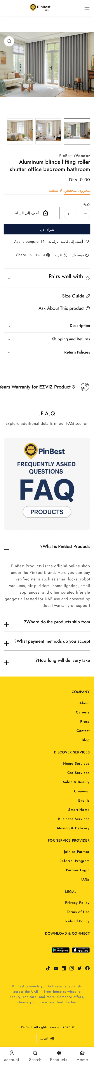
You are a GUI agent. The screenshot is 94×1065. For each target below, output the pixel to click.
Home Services (76, 763)
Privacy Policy (77, 902)
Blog (86, 739)
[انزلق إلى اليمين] (86, 131)
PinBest (66, 156)
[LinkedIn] (64, 968)
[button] (47, 278)
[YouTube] (56, 968)
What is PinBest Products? (65, 546)
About (84, 703)
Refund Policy (77, 921)
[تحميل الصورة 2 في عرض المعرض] (48, 131)
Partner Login (78, 870)
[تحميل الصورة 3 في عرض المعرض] (20, 131)
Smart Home (79, 809)
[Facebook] (87, 968)
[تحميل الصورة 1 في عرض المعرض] (77, 131)
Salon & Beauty (76, 781)
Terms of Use (78, 911)
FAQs (85, 879)
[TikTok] (48, 968)
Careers (83, 712)
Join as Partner (77, 851)
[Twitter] (79, 968)
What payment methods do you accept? (52, 641)
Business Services (74, 818)
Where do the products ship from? (57, 622)
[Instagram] (72, 968)
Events (84, 800)
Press (85, 721)
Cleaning (82, 791)
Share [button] (21, 254)
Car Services (78, 772)
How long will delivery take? (62, 660)
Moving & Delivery (73, 828)
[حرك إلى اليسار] (8, 131)
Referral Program (74, 860)
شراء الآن (47, 229)
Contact (83, 730)
